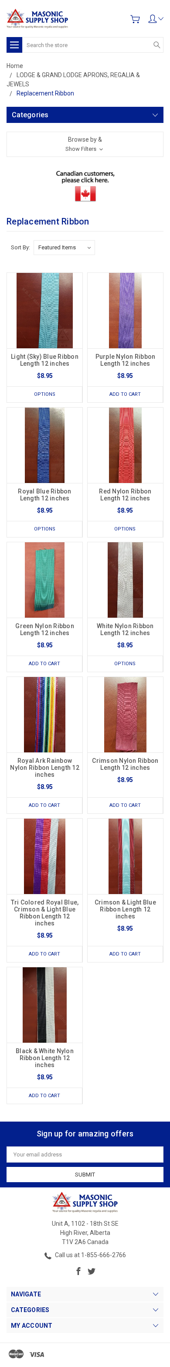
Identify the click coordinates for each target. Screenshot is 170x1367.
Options (44, 394)
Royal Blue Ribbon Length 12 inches (44, 495)
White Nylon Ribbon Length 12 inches (125, 629)
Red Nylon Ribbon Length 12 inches (125, 495)
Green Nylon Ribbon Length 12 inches (44, 629)
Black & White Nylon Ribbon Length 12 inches (45, 1057)
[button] (85, 144)
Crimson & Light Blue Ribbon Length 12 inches (125, 909)
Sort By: (20, 247)
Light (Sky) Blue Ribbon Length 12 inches (44, 360)
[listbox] (64, 247)
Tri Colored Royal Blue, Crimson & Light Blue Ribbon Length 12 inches (45, 913)
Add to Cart (125, 394)
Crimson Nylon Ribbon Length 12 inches (125, 764)
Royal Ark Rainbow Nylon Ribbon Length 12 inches (44, 767)
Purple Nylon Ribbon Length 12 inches (125, 360)
